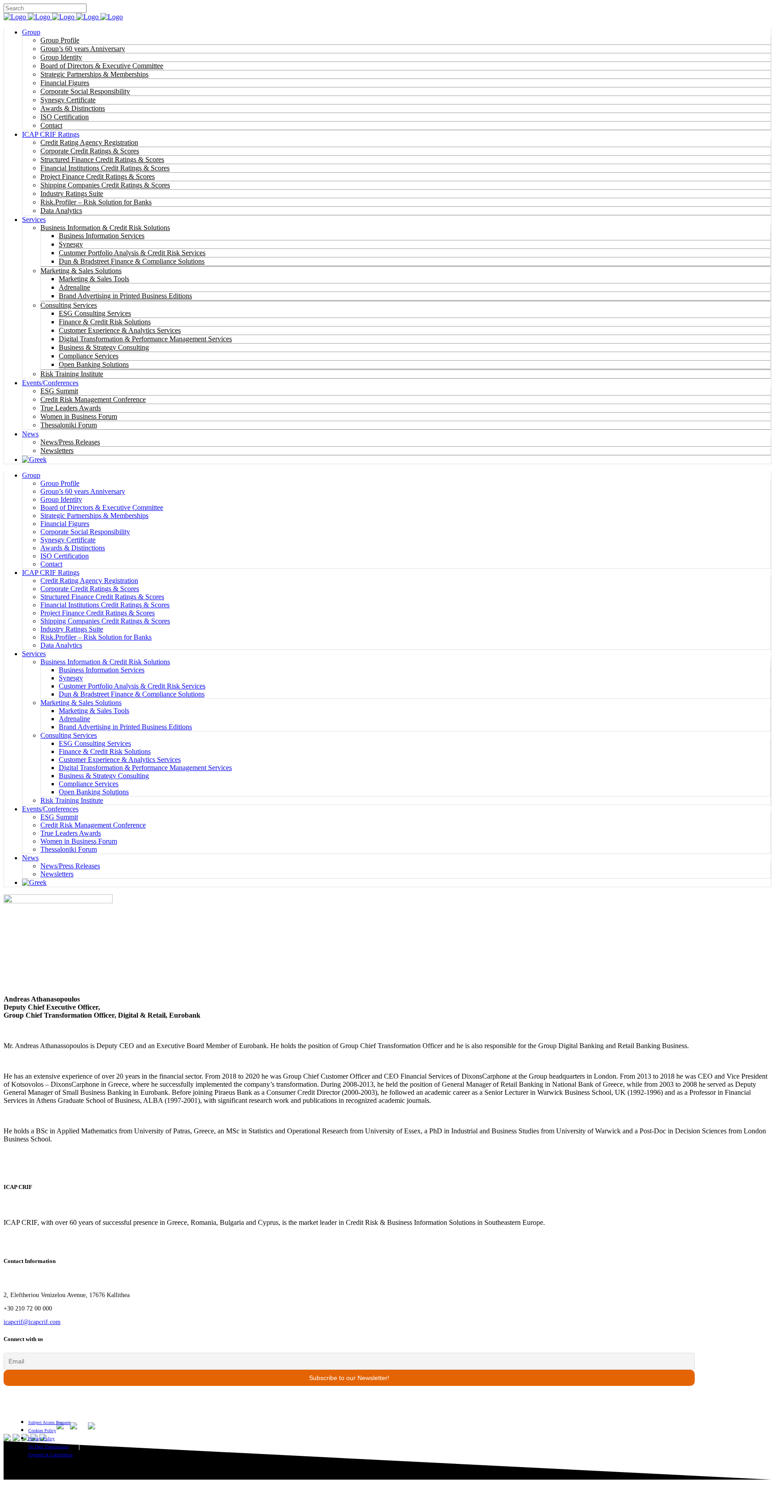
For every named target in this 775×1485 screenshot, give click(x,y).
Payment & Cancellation (50, 1454)
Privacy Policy (41, 1438)
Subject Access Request (49, 1422)
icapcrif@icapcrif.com (32, 1322)
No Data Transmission (48, 1446)
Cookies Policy (42, 1430)
